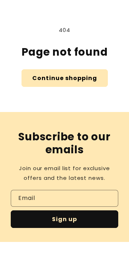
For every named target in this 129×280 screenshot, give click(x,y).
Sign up (64, 219)
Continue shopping (64, 78)
